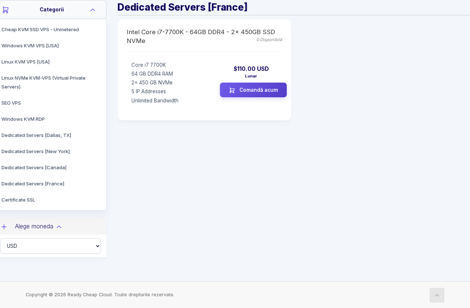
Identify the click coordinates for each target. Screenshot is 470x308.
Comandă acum (258, 90)
